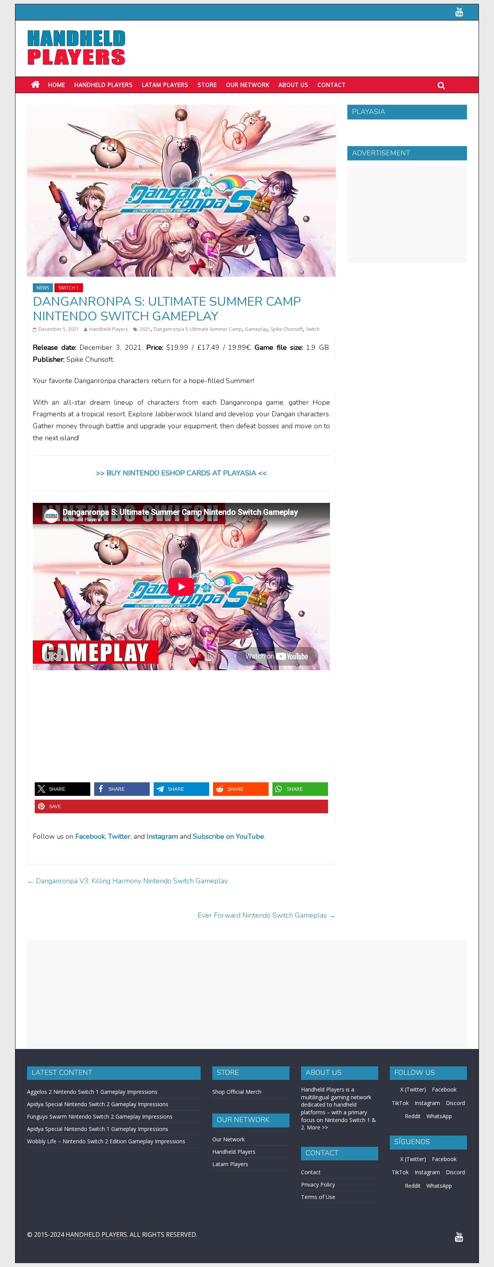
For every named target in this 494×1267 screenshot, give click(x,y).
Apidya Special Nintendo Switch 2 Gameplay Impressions (97, 1104)
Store (207, 85)
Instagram (427, 1103)
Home (56, 85)
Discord (455, 1103)
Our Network (247, 85)
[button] (62, 789)
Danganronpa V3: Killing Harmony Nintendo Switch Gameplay (127, 881)
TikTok (400, 1103)
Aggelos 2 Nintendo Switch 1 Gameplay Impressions (92, 1091)
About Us (293, 85)
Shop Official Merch (236, 1091)
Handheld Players (103, 85)
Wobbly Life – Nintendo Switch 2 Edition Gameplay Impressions (106, 1141)
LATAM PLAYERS (165, 85)
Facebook (90, 836)
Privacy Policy (318, 1184)
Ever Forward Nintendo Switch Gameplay (267, 915)
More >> (317, 1127)
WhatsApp (439, 1116)
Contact (332, 85)
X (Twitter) (413, 1089)
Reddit (413, 1116)
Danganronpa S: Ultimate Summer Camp (198, 329)
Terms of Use (318, 1197)
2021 (145, 329)
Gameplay (256, 329)
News (43, 287)
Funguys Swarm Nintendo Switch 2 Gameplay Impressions (100, 1116)
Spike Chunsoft (287, 329)
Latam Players (230, 1164)
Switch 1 (68, 287)
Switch (313, 329)
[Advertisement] (407, 214)
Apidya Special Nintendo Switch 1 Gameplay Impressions (97, 1128)
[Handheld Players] (35, 84)
